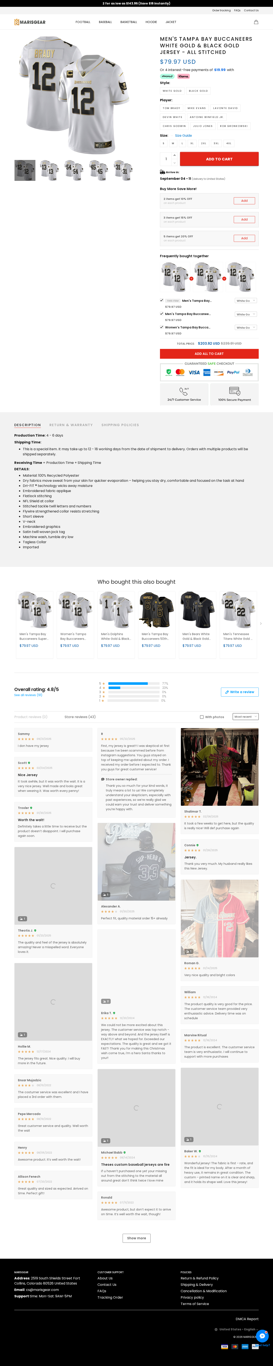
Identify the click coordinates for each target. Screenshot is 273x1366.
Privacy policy (192, 1297)
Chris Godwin (174, 126)
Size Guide (183, 135)
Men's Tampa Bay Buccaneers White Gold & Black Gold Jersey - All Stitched (197, 301)
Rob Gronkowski (234, 126)
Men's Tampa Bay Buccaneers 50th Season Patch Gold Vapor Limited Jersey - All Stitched (156, 637)
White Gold (172, 91)
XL (192, 143)
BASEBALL (105, 22)
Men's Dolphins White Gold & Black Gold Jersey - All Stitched (115, 637)
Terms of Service (195, 1303)
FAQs (237, 10)
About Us (105, 1278)
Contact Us (251, 10)
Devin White (173, 117)
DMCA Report (247, 1319)
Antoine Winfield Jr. (207, 117)
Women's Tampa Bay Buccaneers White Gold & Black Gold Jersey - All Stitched (188, 327)
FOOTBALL (83, 22)
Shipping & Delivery (197, 1284)
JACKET (171, 22)
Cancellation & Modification (204, 1291)
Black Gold (198, 91)
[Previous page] (17, 95)
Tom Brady (171, 108)
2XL (203, 143)
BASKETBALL (129, 22)
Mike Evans (197, 108)
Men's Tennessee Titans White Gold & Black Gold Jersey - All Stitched (238, 637)
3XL (216, 143)
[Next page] (130, 95)
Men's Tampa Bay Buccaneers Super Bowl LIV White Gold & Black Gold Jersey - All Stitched (188, 314)
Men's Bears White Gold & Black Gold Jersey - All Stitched (197, 637)
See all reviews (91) (28, 695)
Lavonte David (225, 108)
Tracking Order (110, 1297)
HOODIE (151, 22)
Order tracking (221, 10)
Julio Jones (203, 126)
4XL (229, 143)
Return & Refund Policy (200, 1278)
